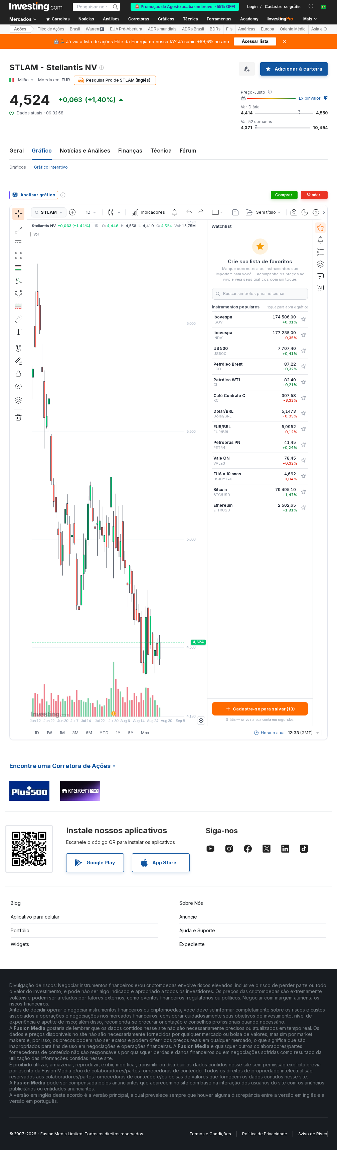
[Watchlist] (320, 227)
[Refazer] (200, 212)
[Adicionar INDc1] (303, 335)
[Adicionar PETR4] (303, 445)
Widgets (20, 944)
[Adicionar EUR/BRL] (303, 429)
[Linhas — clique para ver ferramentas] (18, 230)
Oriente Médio (293, 29)
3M (75, 732)
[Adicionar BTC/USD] (303, 492)
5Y (131, 732)
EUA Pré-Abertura (126, 29)
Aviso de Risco (312, 1133)
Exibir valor (309, 98)
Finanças (130, 150)
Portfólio (20, 930)
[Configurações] (201, 720)
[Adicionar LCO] (303, 366)
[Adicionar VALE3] (303, 460)
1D (36, 732)
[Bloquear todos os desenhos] (18, 374)
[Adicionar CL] (303, 382)
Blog (16, 903)
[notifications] (311, 6)
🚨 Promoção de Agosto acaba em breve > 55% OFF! (185, 6)
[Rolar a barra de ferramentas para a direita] (322, 212)
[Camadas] (18, 400)
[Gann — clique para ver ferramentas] (18, 281)
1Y (118, 732)
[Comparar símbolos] (72, 212)
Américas (246, 29)
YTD (104, 732)
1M (62, 732)
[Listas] (320, 252)
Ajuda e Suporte (197, 930)
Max (145, 732)
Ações (20, 29)
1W (49, 732)
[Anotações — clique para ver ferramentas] (18, 332)
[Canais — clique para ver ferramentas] (18, 243)
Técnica (161, 150)
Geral (16, 150)
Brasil (75, 29)
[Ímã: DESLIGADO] (18, 348)
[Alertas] (320, 239)
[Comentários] (320, 276)
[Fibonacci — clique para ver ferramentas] (18, 268)
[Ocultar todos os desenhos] (18, 386)
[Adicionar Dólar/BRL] (303, 413)
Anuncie (188, 917)
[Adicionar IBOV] (303, 319)
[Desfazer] (189, 212)
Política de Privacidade (264, 1133)
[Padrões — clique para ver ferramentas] (18, 294)
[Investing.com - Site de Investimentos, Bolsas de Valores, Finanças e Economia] (35, 6)
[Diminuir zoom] (99, 708)
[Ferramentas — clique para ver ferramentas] (18, 319)
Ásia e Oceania (325, 29)
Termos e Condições (210, 1133)
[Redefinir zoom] (135, 708)
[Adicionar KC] (303, 398)
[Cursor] (18, 214)
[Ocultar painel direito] (205, 473)
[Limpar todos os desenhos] (18, 417)
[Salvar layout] (235, 212)
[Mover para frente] (126, 708)
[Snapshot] (294, 212)
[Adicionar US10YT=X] (303, 476)
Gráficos (17, 167)
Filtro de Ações (50, 29)
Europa (267, 29)
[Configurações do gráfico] (316, 212)
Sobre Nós (191, 903)
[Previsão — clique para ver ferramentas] (18, 306)
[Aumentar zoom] (108, 708)
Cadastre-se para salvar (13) (264, 708)
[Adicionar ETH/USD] (303, 507)
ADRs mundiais (162, 29)
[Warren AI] (320, 288)
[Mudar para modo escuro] (305, 212)
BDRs (215, 29)
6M (89, 732)
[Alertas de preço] (174, 212)
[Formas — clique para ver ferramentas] (18, 256)
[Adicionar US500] (303, 351)
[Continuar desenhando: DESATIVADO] (18, 361)
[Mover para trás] (117, 708)
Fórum (188, 150)
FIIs (229, 29)
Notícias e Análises (85, 150)
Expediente (192, 944)
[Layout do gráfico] (217, 212)
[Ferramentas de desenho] (29, 472)
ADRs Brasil (193, 29)
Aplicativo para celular (35, 917)
